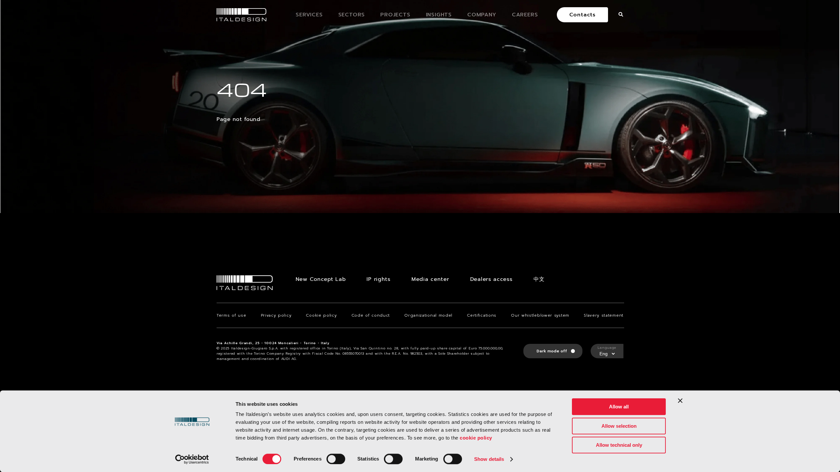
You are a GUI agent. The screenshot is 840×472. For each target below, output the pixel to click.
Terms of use (231, 315)
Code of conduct (370, 315)
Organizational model (428, 315)
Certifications (481, 315)
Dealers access (491, 279)
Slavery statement (603, 315)
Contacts (582, 15)
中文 (539, 279)
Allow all (619, 406)
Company (481, 15)
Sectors (351, 15)
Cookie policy (321, 315)
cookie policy (476, 438)
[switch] (335, 459)
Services (309, 15)
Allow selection (619, 426)
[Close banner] (680, 400)
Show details (489, 459)
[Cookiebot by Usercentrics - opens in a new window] (192, 459)
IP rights (378, 279)
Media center (430, 279)
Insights (439, 15)
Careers (525, 15)
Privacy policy (276, 315)
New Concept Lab (321, 279)
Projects (395, 15)
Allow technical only (619, 445)
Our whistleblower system (540, 315)
